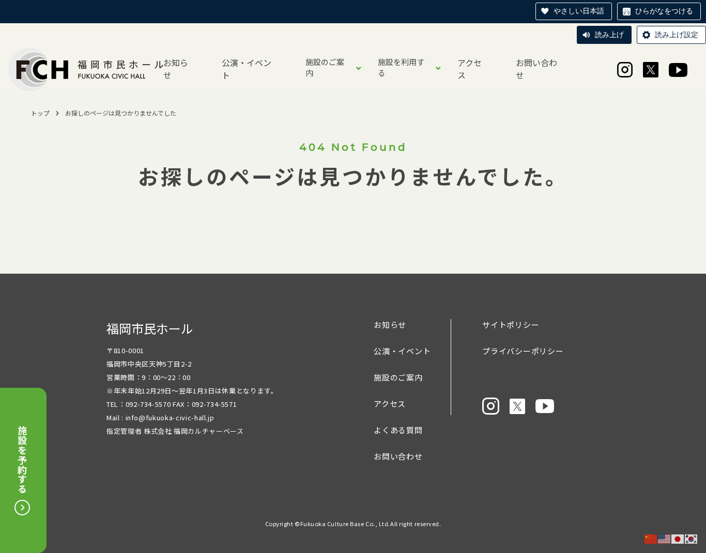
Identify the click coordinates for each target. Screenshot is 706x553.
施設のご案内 (324, 67)
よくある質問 (398, 429)
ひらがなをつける (664, 11)
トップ (40, 112)
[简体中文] (651, 538)
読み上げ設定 (676, 34)
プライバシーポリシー (523, 350)
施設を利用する (401, 67)
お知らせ (175, 68)
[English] (664, 538)
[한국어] (691, 538)
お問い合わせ (536, 68)
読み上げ (609, 34)
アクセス (469, 68)
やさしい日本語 (579, 11)
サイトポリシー (510, 324)
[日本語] (678, 538)
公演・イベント (246, 68)
